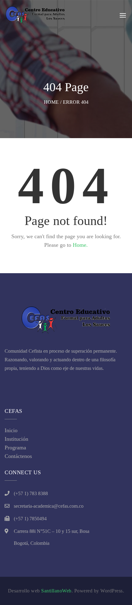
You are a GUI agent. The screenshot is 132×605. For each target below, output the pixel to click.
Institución (16, 439)
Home (51, 102)
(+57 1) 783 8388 (31, 493)
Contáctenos (18, 456)
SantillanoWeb (56, 590)
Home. (80, 245)
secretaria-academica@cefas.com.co (48, 506)
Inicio (11, 430)
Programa (15, 447)
